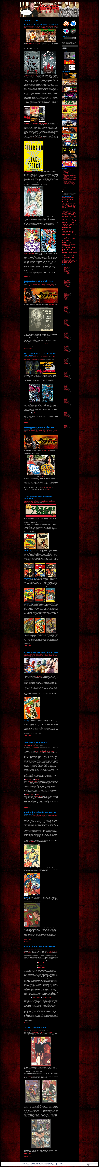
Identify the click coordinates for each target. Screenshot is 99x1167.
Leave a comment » (28, 348)
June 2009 (66, 385)
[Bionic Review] (69, 119)
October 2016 (66, 294)
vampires (37, 27)
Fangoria (72, 224)
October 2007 (66, 406)
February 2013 (66, 337)
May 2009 (65, 386)
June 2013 (66, 333)
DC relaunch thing (34, 747)
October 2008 (66, 393)
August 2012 (66, 344)
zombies (46, 356)
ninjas (70, 242)
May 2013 (65, 334)
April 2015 (65, 310)
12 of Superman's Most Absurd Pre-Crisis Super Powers (69, 176)
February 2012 (66, 350)
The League (45, 674)
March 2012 (66, 349)
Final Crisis (50, 408)
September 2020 (67, 278)
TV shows (51, 284)
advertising (65, 197)
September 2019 (67, 282)
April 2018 (65, 285)
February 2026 (66, 267)
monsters (34, 356)
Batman (25, 285)
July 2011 (65, 358)
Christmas (64, 221)
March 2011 (66, 362)
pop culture (56, 26)
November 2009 (66, 379)
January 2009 (66, 390)
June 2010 (66, 372)
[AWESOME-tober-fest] (69, 78)
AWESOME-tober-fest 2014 (68, 207)
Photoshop (73, 245)
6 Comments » (27, 738)
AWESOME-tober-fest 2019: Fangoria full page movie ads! (68, 182)
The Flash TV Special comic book (35, 1027)
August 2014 (66, 318)
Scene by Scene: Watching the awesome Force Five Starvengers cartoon (69, 184)
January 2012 (66, 351)
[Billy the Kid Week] (69, 159)
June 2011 (66, 359)
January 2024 (66, 272)
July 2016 (65, 297)
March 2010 (66, 375)
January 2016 (66, 301)
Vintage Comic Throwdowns (67, 260)
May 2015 (65, 309)
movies (37, 430)
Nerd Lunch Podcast (36, 285)
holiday (65, 230)
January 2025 (66, 270)
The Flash (29, 27)
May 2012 (65, 347)
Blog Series (29, 26)
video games (70, 259)
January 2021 (66, 275)
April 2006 (65, 426)
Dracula (68, 224)
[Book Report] (69, 85)
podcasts (42, 285)
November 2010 (66, 366)
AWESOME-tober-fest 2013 (68, 206)
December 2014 (66, 314)
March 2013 (66, 336)
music (74, 238)
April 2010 (65, 374)
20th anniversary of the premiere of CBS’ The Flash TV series (43, 1032)
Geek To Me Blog (52, 304)
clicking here (48, 489)
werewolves (64, 261)
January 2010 (66, 377)
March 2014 (66, 323)
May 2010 (65, 373)
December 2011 (66, 352)
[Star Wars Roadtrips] (69, 146)
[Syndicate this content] (62, 192)
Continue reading (28, 419)
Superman (43, 284)
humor (72, 230)
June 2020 (66, 279)
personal (67, 245)
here (35, 346)
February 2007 (66, 415)
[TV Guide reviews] (69, 166)
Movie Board (72, 234)
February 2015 (66, 312)
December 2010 (66, 365)
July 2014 (65, 319)
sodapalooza (68, 254)
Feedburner (47, 343)
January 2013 (66, 338)
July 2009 (65, 384)
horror (70, 230)
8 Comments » (27, 648)
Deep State (42, 137)
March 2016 (66, 299)
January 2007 (66, 416)
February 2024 (66, 271)
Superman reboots (33, 781)
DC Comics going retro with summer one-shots (39, 946)
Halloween (66, 227)
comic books (50, 26)
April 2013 (65, 335)
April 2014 (65, 322)
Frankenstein (67, 225)
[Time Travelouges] (69, 125)
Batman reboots (38, 796)
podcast (34, 284)
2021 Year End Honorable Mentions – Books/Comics (41, 25)
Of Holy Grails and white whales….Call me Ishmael (41, 652)
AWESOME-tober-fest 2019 (68, 212)
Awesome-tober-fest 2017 (68, 211)
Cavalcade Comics (27, 501)
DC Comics (26, 431)
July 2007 (65, 410)
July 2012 (65, 345)
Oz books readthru (72, 244)
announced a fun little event (33, 954)
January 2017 (66, 292)
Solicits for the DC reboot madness (35, 742)
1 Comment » (26, 422)
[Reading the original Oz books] (69, 112)
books (47, 26)
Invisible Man (64, 231)
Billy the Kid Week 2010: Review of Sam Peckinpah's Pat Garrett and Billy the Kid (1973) (70, 187)
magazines (65, 232)
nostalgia (49, 501)
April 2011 (65, 361)
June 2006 (66, 424)
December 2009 (66, 378)
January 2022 (66, 274)
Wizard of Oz (71, 261)
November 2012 (66, 340)
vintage (33, 502)
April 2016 (65, 298)
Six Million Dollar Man (73, 252)
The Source (35, 774)
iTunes (37, 343)
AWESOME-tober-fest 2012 (71, 205)
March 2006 (66, 427)
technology (65, 257)
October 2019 (66, 281)
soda (41, 654)
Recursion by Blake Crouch (29, 171)
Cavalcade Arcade (70, 217)
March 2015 (66, 311)
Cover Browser (43, 819)
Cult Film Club (69, 222)
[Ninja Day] (69, 132)
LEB (37, 655)
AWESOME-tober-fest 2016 (68, 210)
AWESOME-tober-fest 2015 (68, 209)
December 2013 (66, 326)
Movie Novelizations (66, 236)
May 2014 (65, 321)
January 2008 (66, 403)
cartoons (64, 217)
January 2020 (66, 280)
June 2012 (66, 346)
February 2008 (66, 402)
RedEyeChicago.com (28, 305)
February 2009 (66, 389)
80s (28, 947)
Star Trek (74, 254)
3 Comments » (27, 807)
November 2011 (66, 353)
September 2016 (67, 295)
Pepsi (63, 245)
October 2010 (66, 367)
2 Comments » (27, 276)
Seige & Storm (34, 75)
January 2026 (66, 268)
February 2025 (66, 269)
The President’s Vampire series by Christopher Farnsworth (36, 123)
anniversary (71, 197)
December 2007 (66, 404)
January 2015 (66, 313)
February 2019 (66, 283)
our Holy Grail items (39, 676)
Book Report (34, 26)
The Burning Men (34, 137)
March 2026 (66, 266)
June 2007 (66, 411)
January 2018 (66, 286)
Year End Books (43, 27)
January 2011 (66, 364)
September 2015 (67, 305)
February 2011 (66, 363)
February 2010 (66, 376)
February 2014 (66, 324)
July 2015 (65, 307)
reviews (25, 27)
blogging (72, 214)
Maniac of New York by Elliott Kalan (31, 216)
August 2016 (66, 296)
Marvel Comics (44, 501)
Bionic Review (67, 214)
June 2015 (66, 308)
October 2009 (66, 380)
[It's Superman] (69, 139)
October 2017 (66, 287)
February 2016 (66, 300)
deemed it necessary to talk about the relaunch (44, 751)
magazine (71, 231)
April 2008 (65, 400)
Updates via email (66, 41)
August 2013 (66, 331)
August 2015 (66, 306)
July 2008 (65, 397)
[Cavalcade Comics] (69, 105)
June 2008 (66, 398)
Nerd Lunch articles (68, 192)
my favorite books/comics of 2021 (34, 43)
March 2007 (66, 414)
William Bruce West (46, 450)
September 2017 (67, 288)
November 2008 (66, 392)
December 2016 (66, 293)
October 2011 (66, 354)
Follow (64, 48)
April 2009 (65, 387)
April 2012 (65, 348)
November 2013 (66, 327)
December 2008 (66, 391)
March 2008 (66, 401)
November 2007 (66, 405)
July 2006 (65, 423)
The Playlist (41, 476)
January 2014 (66, 325)
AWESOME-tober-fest (67, 200)
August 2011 (66, 357)
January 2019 (66, 284)
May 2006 (65, 425)
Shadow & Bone (27, 75)
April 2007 (65, 413)
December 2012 (66, 339)
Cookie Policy (55, 1164)
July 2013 (65, 332)
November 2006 (66, 418)
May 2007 (65, 412)
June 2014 (66, 320)
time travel (33, 27)
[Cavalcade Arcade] (69, 98)
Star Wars (44, 654)
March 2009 (66, 388)
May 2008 (65, 399)
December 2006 (66, 417)
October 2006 (66, 419)
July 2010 (65, 371)
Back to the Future (66, 213)
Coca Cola (69, 220)
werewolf (75, 260)
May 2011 (65, 360)
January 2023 (66, 273)
